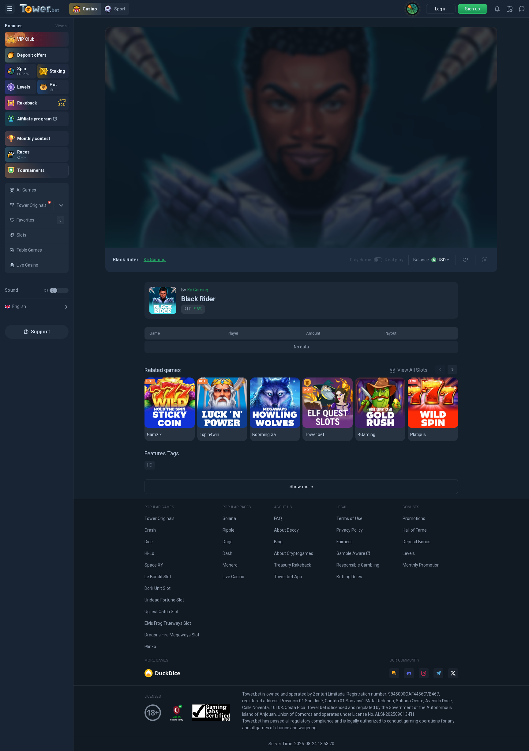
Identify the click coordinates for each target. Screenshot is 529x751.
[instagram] (424, 673)
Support (40, 332)
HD (149, 465)
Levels (409, 553)
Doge (228, 541)
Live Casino (233, 576)
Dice (148, 541)
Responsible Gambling (357, 565)
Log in (441, 8)
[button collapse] (61, 205)
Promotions (414, 518)
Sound (11, 290)
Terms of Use (349, 518)
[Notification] (497, 9)
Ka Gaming (155, 259)
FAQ (278, 518)
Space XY (153, 565)
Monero (230, 565)
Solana (229, 518)
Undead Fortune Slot (164, 599)
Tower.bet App (288, 576)
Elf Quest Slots (322, 427)
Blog (278, 541)
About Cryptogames (293, 553)
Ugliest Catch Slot (161, 611)
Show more (301, 486)
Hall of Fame (415, 530)
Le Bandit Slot (157, 576)
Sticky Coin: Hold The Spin (169, 427)
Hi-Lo (149, 553)
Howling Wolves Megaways (275, 427)
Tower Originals (159, 518)
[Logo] (44, 9)
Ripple (228, 530)
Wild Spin (420, 427)
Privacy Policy (349, 530)
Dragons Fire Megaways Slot (171, 634)
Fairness (344, 541)
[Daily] (509, 9)
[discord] (409, 673)
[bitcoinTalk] (394, 673)
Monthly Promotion (421, 565)
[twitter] (453, 673)
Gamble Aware (350, 553)
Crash (150, 530)
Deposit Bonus (416, 541)
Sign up (472, 8)
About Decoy (286, 530)
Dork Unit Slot (157, 588)
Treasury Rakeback (292, 565)
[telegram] (438, 673)
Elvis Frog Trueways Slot (167, 623)
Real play (394, 259)
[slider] (54, 290)
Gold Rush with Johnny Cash (380, 427)
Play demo (361, 259)
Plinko (150, 646)
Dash (227, 553)
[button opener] (10, 9)
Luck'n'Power (215, 427)
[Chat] (522, 9)
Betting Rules (349, 576)
